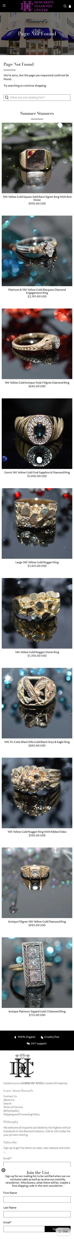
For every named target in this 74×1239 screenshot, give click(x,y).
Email (7, 1222)
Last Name (10, 1208)
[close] (3, 1170)
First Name (10, 1193)
